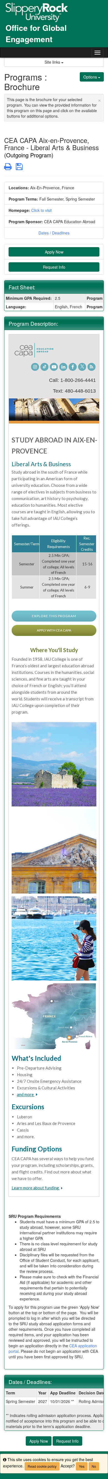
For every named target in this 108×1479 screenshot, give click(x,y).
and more (26, 1094)
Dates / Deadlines (54, 233)
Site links (53, 62)
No (94, 1466)
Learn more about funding (36, 1187)
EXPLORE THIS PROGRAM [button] (54, 616)
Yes (81, 1466)
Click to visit (41, 210)
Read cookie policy (42, 1466)
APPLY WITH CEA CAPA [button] (54, 630)
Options (90, 77)
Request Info (54, 267)
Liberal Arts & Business (41, 463)
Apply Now (54, 252)
